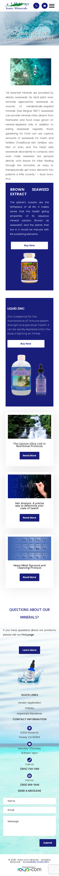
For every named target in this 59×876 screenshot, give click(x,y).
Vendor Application (29, 702)
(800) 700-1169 (29, 769)
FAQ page (28, 634)
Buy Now (29, 245)
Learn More (29, 650)
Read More (29, 455)
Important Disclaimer (29, 713)
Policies (29, 708)
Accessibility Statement (36, 861)
